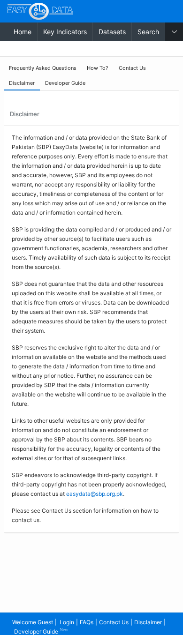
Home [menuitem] (22, 32)
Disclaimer (148, 622)
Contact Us (114, 622)
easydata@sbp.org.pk (94, 493)
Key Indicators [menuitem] (65, 32)
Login (67, 622)
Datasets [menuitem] (112, 32)
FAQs (86, 622)
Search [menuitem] (148, 32)
